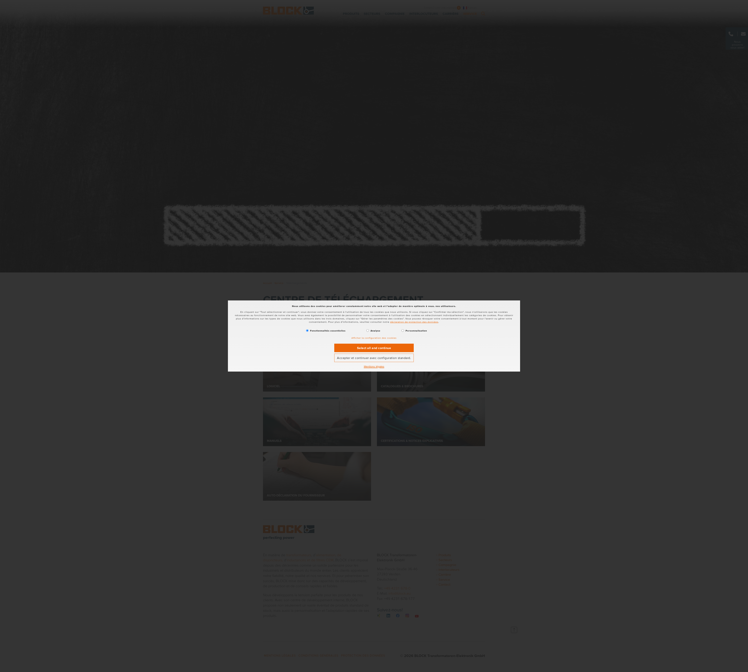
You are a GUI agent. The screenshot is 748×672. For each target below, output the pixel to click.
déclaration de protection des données (414, 321)
